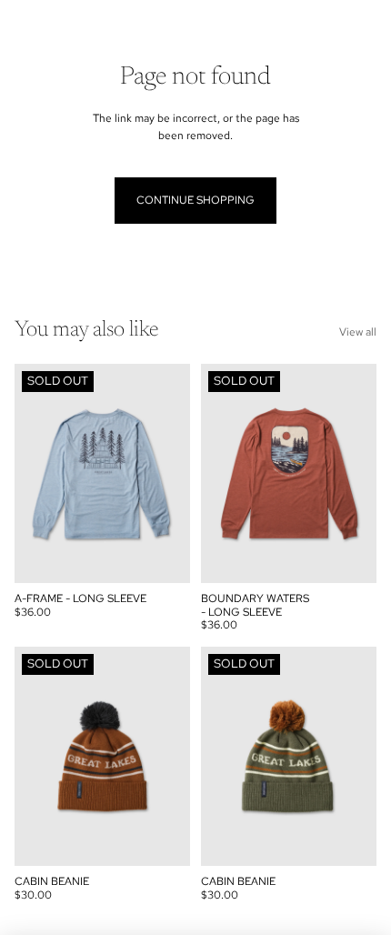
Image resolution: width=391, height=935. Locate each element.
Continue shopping (195, 200)
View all (357, 332)
